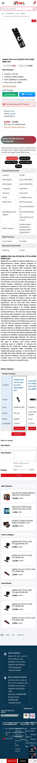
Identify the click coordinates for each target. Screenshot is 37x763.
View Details (19, 434)
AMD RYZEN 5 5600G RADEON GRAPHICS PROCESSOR (23, 494)
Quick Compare (25, 162)
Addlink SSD (20, 635)
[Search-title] (33, 8)
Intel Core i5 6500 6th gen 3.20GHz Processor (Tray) (21, 508)
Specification (12, 158)
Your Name (5, 445)
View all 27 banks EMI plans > (15, 127)
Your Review (6, 452)
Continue (18, 475)
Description (24, 158)
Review (18, 166)
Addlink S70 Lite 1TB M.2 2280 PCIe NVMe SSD (23, 570)
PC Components (10, 13)
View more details (9, 86)
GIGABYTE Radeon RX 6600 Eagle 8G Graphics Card (22, 522)
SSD (17, 13)
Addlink (23, 13)
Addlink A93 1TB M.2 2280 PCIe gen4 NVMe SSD (22, 542)
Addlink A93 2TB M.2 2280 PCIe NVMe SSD (22, 556)
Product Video (11, 162)
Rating (3, 470)
